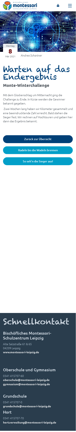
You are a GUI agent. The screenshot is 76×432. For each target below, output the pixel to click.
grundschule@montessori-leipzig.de (27, 406)
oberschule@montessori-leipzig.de (26, 380)
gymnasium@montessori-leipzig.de (26, 384)
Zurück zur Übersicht (38, 139)
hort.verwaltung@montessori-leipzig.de (29, 422)
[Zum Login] (58, 5)
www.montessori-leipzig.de (21, 352)
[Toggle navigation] (70, 5)
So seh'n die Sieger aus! (38, 161)
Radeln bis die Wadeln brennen (38, 150)
